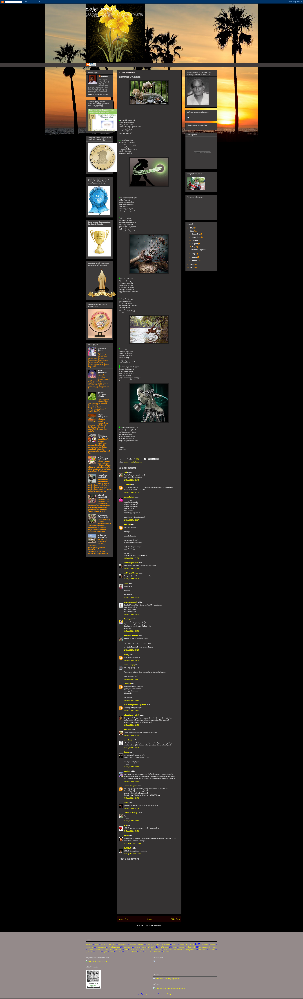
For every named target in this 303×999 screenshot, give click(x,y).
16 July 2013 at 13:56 (131, 725)
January (195, 260)
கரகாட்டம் (174, 944)
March (194, 257)
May (194, 254)
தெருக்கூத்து (99, 949)
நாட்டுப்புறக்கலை (156, 949)
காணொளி (212, 944)
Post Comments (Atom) (154, 925)
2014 (192, 228)
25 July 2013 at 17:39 (131, 808)
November (196, 237)
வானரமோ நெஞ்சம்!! (198, 250)
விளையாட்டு (157, 951)
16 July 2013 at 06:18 (131, 700)
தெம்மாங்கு (90, 949)
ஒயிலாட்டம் (149, 944)
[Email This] (149, 459)
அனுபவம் (112, 944)
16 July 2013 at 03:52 (131, 614)
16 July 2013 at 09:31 (131, 710)
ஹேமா (126, 802)
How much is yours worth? (93, 987)
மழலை (105, 951)
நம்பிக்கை (118, 949)
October (195, 240)
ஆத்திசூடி (133, 944)
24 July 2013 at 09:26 (131, 798)
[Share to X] (153, 459)
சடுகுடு (144, 947)
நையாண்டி (202, 949)
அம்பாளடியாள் (128, 619)
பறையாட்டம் (98, 951)
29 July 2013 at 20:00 (131, 831)
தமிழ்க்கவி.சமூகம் (204, 947)
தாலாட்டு (215, 947)
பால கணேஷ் (128, 740)
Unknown (127, 484)
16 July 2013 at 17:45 (131, 735)
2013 (192, 231)
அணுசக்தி (89, 944)
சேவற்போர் (181, 947)
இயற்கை (140, 944)
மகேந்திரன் (105, 76)
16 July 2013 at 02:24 (131, 579)
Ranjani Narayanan (131, 786)
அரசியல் (97, 944)
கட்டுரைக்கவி (166, 944)
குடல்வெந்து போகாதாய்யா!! (103, 536)
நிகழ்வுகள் (138, 462)
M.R (125, 825)
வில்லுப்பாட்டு (148, 951)
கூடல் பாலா (128, 729)
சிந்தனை (165, 947)
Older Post (175, 919)
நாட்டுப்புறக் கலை (145, 949)
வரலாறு (112, 951)
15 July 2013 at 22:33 (131, 558)
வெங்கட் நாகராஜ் (129, 665)
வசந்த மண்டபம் (101, 8)
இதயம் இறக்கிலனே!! (102, 372)
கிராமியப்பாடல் (114, 947)
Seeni (126, 583)
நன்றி (126, 949)
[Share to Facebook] (156, 459)
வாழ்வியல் (126, 951)
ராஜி (125, 472)
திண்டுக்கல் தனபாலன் (131, 635)
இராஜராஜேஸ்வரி (129, 497)
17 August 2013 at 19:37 (132, 854)
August (195, 244)
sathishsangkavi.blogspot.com (135, 705)
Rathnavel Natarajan (131, 813)
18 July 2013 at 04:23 (131, 781)
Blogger (169, 994)
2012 (192, 264)
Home (149, 919)
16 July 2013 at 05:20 (131, 650)
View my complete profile (98, 94)
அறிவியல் (104, 944)
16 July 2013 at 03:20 (131, 598)
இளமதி (126, 752)
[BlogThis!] (151, 459)
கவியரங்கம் (205, 944)
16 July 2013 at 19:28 (131, 748)
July (194, 247)
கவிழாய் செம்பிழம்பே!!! (103, 416)
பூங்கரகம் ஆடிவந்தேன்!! (102, 496)
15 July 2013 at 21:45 (131, 480)
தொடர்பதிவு (108, 949)
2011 (192, 267)
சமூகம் (132, 462)
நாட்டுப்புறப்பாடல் (179, 949)
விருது (141, 951)
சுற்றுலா (175, 947)
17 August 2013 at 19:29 (132, 843)
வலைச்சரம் (119, 951)
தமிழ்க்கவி (191, 947)
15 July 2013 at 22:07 (131, 520)
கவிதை (126, 462)
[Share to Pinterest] (158, 459)
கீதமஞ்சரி (127, 771)
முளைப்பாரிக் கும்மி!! (102, 349)
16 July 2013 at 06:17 (131, 679)
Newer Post (123, 919)
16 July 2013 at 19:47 (131, 767)
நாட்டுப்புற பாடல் (135, 949)
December (196, 234)
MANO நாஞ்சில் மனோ (131, 563)
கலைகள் (182, 944)
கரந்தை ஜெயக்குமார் (130, 602)
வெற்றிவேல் (127, 848)
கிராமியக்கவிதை (101, 947)
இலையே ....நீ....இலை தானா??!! (102, 395)
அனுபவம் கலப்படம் (122, 944)
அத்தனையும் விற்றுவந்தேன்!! (103, 516)
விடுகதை (134, 951)
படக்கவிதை (211, 949)
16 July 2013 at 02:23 (131, 568)
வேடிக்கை (166, 951)
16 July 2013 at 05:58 (131, 660)
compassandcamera (150, 994)
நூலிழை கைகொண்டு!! (103, 458)
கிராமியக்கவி (90, 947)
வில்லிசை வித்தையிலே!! (102, 436)
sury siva (127, 524)
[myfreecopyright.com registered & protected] (169, 988)
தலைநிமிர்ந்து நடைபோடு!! (102, 476)
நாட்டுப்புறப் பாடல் (168, 949)
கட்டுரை (156, 944)
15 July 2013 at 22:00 (131, 492)
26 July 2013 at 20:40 (131, 821)
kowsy (126, 835)
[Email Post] (144, 459)
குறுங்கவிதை (128, 947)
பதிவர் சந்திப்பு (89, 951)
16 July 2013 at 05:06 (131, 631)
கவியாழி (126, 654)
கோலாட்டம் (137, 947)
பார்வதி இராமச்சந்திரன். (131, 715)
